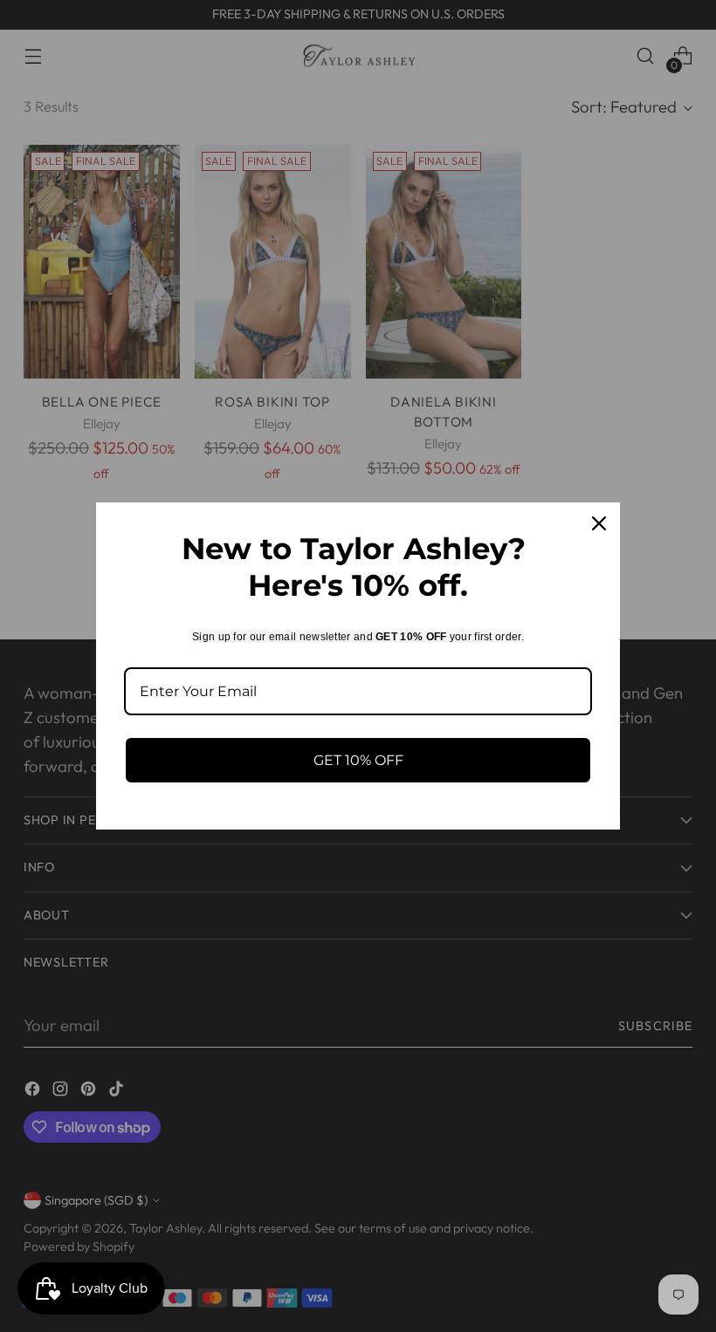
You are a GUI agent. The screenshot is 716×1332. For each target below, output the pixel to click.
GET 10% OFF (358, 760)
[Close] (599, 523)
